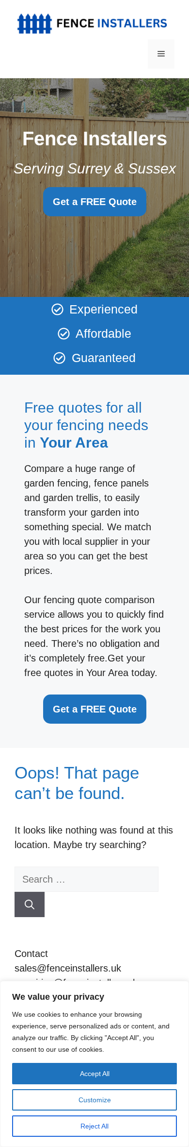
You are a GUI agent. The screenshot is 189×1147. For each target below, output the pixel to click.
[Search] (30, 904)
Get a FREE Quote (95, 201)
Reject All (94, 1126)
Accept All (95, 1073)
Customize (95, 1100)
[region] (94, 1064)
